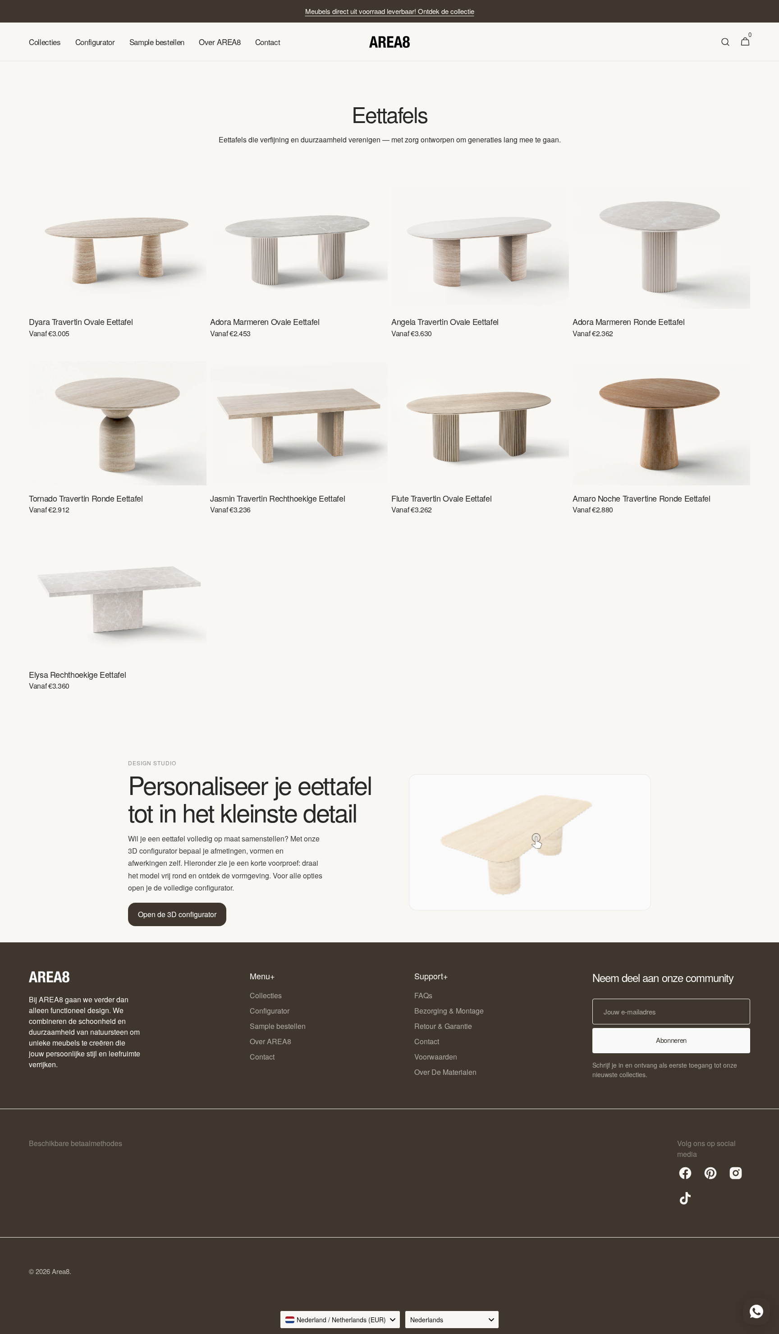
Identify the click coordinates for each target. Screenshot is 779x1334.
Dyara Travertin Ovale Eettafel (81, 321)
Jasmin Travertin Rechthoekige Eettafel (277, 498)
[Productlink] (117, 267)
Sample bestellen (278, 1026)
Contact (262, 1056)
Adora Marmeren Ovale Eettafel (265, 321)
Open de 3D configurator (177, 914)
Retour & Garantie (443, 1026)
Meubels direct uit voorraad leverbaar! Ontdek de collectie (389, 11)
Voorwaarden (435, 1056)
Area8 (60, 1271)
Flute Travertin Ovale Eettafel (441, 498)
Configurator (269, 1010)
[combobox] (340, 1320)
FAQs (423, 995)
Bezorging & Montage (449, 1010)
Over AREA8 (270, 1041)
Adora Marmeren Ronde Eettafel (629, 321)
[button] (725, 42)
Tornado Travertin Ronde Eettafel (85, 498)
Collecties (266, 995)
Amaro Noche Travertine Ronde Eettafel (641, 498)
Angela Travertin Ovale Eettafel (445, 321)
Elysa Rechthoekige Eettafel (77, 674)
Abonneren (671, 1040)
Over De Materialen (445, 1072)
